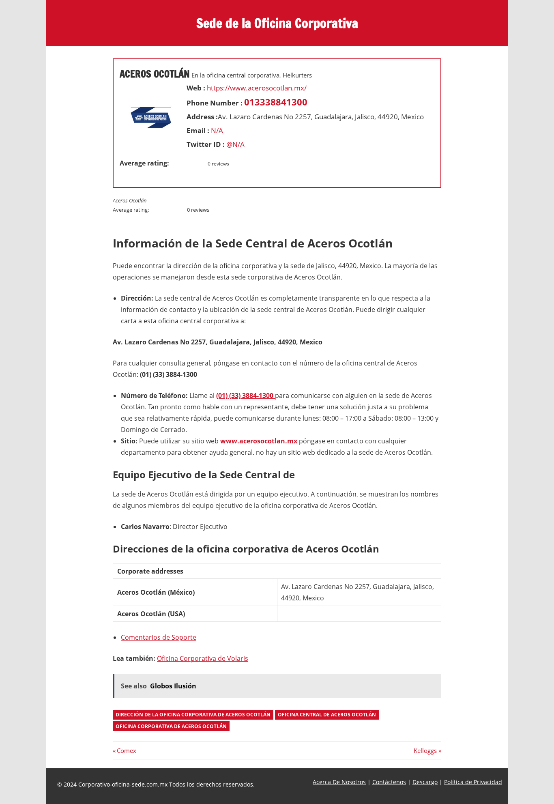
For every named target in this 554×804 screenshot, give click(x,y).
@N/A (235, 144)
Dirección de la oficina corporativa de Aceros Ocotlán (193, 714)
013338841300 (275, 102)
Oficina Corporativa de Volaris (202, 658)
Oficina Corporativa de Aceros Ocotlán (171, 726)
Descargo (425, 782)
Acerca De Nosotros (339, 782)
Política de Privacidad (473, 782)
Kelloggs (425, 750)
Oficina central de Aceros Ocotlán (327, 714)
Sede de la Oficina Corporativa (277, 23)
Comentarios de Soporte (158, 637)
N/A (217, 130)
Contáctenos (389, 782)
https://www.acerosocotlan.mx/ (257, 87)
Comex (126, 750)
